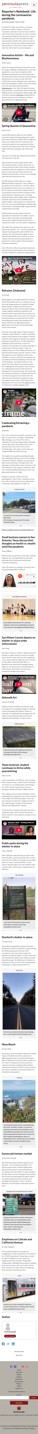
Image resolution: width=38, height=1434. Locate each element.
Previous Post (19, 1351)
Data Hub (19, 1372)
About (19, 1386)
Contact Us (19, 1388)
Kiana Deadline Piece (14, 591)
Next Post (19, 1355)
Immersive (19, 1379)
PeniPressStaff (10, 1332)
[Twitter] (8, 1344)
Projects (19, 1384)
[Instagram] (15, 1366)
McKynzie (19, 95)
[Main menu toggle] (34, 5)
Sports (19, 1374)
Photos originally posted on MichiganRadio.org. (18, 530)
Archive (19, 1403)
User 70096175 (5, 591)
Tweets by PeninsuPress (16, 1391)
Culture (19, 1377)
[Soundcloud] (26, 1366)
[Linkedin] (13, 1344)
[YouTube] (22, 1366)
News (19, 1370)
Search (19, 1395)
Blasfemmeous (7, 88)
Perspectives (19, 1381)
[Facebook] (3, 1344)
